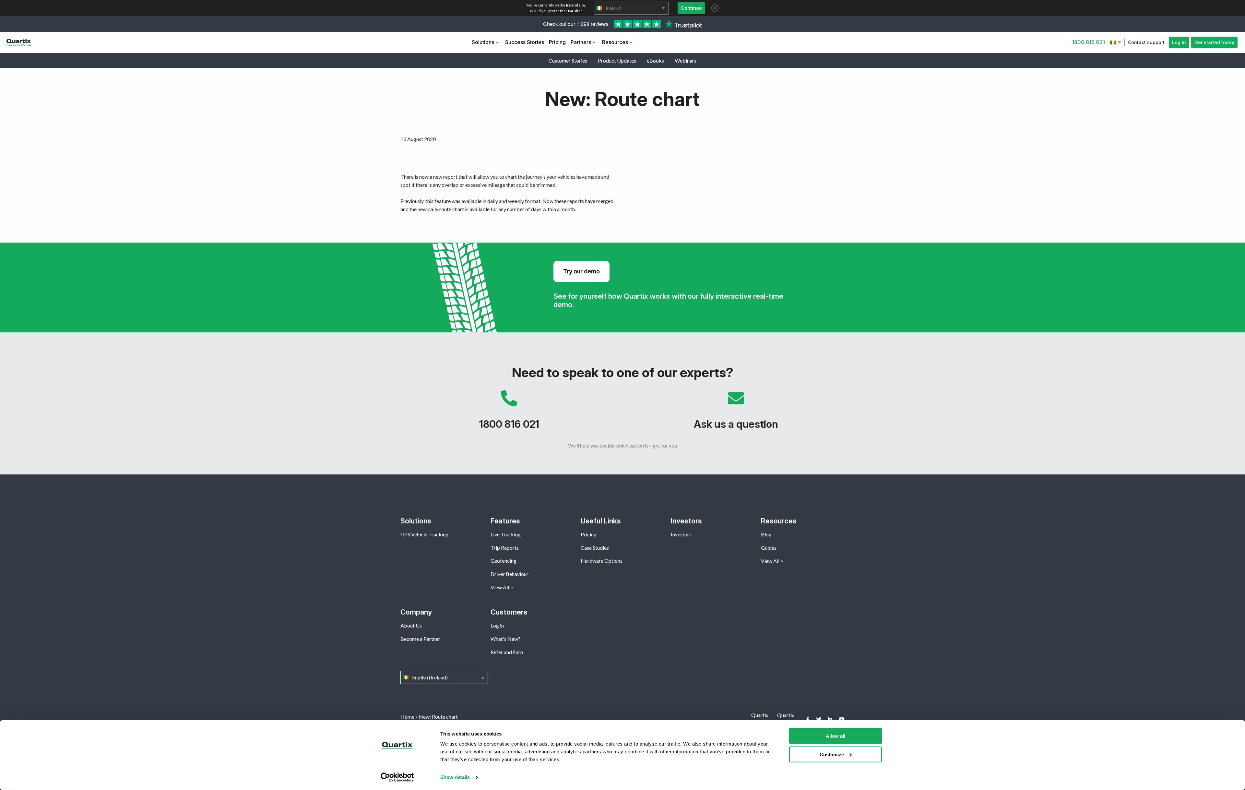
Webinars (685, 60)
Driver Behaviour (509, 574)
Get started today (1214, 42)
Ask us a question (735, 413)
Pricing (557, 42)
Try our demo (581, 271)
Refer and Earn (507, 652)
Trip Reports (505, 548)
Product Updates (617, 60)
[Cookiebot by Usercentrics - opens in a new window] (397, 777)
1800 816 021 (1088, 42)
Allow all (835, 736)
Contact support (1146, 42)
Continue (691, 8)
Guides (769, 548)
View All (500, 587)
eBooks (655, 60)
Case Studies (595, 548)
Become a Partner (420, 639)
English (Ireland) (1116, 42)
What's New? (505, 639)
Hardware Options (601, 560)
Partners (581, 42)
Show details (455, 777)
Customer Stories (568, 60)
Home (407, 716)
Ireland (631, 8)
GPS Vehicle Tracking (424, 534)
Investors (681, 534)
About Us (411, 625)
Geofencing (503, 560)
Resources (615, 42)
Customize (832, 754)
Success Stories (524, 42)
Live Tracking (506, 534)
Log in (1179, 42)
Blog (766, 534)
